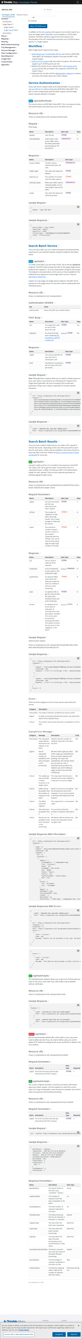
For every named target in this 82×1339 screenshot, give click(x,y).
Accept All (59, 1334)
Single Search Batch (11, 30)
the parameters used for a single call (52, 337)
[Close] (78, 1325)
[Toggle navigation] (78, 2)
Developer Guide (8, 15)
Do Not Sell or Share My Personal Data (19, 1334)
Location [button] (4, 19)
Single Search (9, 27)
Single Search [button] (7, 24)
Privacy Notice (23, 1330)
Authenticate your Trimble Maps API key (46, 54)
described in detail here (37, 277)
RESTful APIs (7, 10)
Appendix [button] (5, 65)
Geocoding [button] (6, 33)
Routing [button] (4, 41)
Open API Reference (38, 26)
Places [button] (3, 36)
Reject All (74, 1334)
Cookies (64, 1320)
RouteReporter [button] (7, 56)
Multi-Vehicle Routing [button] (10, 44)
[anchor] (44, 46)
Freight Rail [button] (6, 59)
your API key (36, 89)
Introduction (7, 21)
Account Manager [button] (8, 50)
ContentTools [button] (6, 62)
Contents (33, 21)
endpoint (64, 73)
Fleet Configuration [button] (9, 53)
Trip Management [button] (8, 47)
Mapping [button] (4, 39)
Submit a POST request (40, 61)
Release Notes (22, 15)
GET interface (46, 32)
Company (45, 1320)
